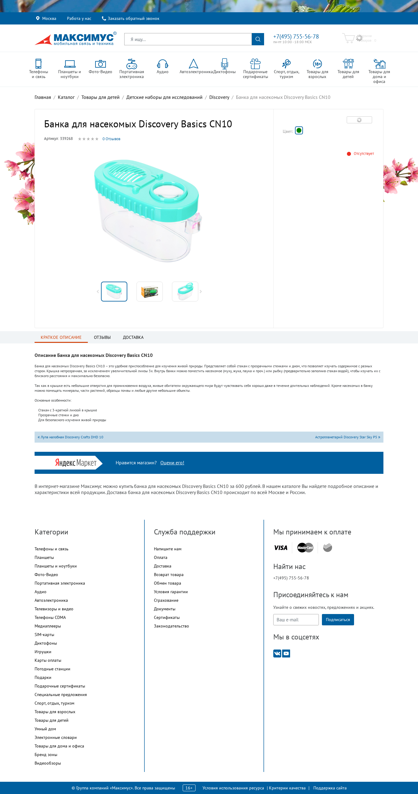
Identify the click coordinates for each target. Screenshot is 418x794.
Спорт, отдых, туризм (54, 703)
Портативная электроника (60, 583)
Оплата (160, 557)
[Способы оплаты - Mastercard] (305, 548)
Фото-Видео (46, 574)
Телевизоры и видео (54, 609)
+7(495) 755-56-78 (296, 36)
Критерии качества (287, 788)
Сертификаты (167, 617)
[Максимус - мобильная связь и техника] (76, 38)
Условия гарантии (171, 591)
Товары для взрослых (55, 711)
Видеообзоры (48, 763)
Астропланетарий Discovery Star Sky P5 (346, 437)
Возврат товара (169, 574)
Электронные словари (56, 737)
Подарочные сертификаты (60, 686)
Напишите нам (167, 549)
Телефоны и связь (52, 549)
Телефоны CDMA (50, 617)
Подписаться (338, 619)
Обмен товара (167, 583)
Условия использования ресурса (233, 788)
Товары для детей (52, 720)
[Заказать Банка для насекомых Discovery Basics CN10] (299, 130)
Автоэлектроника (51, 600)
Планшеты (44, 557)
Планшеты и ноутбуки (56, 566)
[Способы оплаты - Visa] (280, 547)
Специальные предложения (61, 694)
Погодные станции (52, 669)
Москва (49, 18)
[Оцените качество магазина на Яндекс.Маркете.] (78, 462)
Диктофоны (46, 643)
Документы (164, 609)
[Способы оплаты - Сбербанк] (327, 547)
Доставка (162, 566)
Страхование (166, 600)
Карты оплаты (48, 660)
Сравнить (359, 119)
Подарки (43, 677)
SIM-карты (44, 634)
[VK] (277, 653)
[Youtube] (286, 653)
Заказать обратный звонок (133, 18)
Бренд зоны (46, 754)
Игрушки (43, 651)
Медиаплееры (48, 626)
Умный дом (45, 729)
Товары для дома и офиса (59, 746)
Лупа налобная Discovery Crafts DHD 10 (71, 437)
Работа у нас (79, 18)
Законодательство (171, 626)
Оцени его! (172, 462)
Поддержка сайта (330, 788)
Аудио (41, 591)
